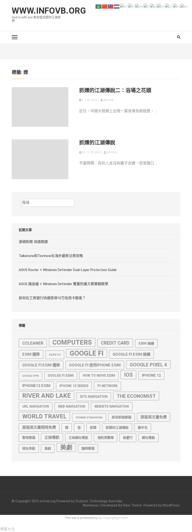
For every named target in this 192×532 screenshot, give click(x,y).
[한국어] (161, 6)
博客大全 (7, 529)
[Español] (184, 6)
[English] (124, 6)
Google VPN (30, 375)
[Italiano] (147, 6)
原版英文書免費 (153, 417)
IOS (128, 375)
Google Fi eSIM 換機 (131, 354)
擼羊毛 (143, 427)
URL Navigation (35, 406)
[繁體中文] (111, 6)
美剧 (47, 448)
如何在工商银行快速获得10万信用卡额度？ (52, 298)
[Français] (131, 6)
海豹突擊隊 (105, 437)
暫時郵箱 (28, 437)
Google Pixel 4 (148, 365)
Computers (72, 342)
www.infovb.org (49, 11)
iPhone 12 (151, 375)
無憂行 (128, 437)
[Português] (169, 6)
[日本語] (153, 6)
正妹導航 (51, 437)
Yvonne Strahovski (89, 417)
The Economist (136, 396)
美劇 (66, 447)
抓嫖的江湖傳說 (97, 142)
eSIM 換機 (146, 343)
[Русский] (176, 6)
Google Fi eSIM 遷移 (41, 365)
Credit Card (115, 343)
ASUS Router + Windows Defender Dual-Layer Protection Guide (68, 270)
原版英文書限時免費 (39, 427)
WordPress (171, 505)
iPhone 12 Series (73, 386)
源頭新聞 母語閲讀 (33, 242)
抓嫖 (93, 427)
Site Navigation (93, 396)
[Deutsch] (139, 6)
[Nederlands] (117, 6)
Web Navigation (71, 406)
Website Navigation (111, 406)
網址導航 (148, 437)
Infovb (108, 100)
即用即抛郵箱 (121, 417)
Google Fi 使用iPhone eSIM (95, 365)
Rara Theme (132, 505)
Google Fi (86, 353)
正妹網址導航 (78, 437)
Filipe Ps (55, 354)
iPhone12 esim (36, 385)
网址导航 (28, 448)
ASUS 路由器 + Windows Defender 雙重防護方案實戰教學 (63, 284)
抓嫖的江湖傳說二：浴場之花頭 (115, 90)
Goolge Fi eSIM (61, 375)
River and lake (46, 395)
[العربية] (99, 6)
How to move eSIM (99, 375)
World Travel (44, 416)
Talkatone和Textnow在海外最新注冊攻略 (51, 256)
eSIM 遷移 (31, 354)
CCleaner (32, 343)
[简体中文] (105, 6)
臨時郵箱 (88, 448)
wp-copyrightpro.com (113, 518)
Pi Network (107, 386)
